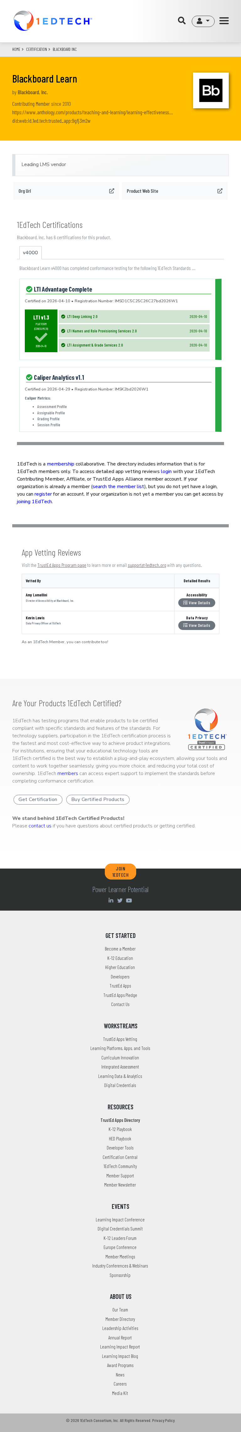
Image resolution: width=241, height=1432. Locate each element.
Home (16, 49)
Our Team (120, 1309)
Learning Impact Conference (120, 1219)
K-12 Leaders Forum (120, 1238)
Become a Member (120, 948)
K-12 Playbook (120, 1129)
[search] (183, 21)
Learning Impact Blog (120, 1356)
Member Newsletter (120, 1184)
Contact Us (120, 1004)
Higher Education (120, 967)
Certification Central (120, 1157)
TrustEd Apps (120, 985)
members (67, 773)
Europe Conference (120, 1247)
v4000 (30, 252)
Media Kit (120, 1393)
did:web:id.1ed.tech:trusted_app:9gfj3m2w (51, 120)
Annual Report (120, 1337)
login (166, 471)
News (120, 1374)
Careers (120, 1383)
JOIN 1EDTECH (120, 871)
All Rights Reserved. (135, 1420)
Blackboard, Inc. (33, 92)
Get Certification (38, 799)
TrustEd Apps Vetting (120, 1039)
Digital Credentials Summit (120, 1228)
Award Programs (120, 1365)
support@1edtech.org (147, 565)
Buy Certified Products (98, 799)
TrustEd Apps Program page (61, 565)
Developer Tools (120, 1147)
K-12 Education (120, 958)
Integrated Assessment (120, 1066)
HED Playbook (120, 1138)
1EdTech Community (120, 1166)
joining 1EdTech (34, 501)
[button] (203, 21)
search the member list (118, 486)
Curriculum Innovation (120, 1057)
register (43, 494)
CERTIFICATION (36, 49)
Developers (120, 976)
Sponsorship (120, 1275)
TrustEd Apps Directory (120, 1120)
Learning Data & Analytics (120, 1076)
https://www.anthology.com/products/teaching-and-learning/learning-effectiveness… (92, 112)
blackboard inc (65, 49)
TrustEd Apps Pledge (120, 995)
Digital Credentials (120, 1085)
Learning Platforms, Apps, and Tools (120, 1048)
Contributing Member (31, 103)
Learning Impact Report (120, 1346)
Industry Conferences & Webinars (120, 1265)
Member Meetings (120, 1256)
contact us (40, 825)
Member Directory (120, 1319)
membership (60, 463)
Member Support (120, 1175)
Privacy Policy (163, 1420)
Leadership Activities (120, 1328)
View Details (199, 602)
